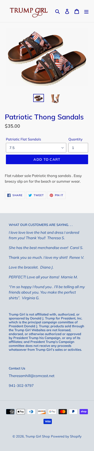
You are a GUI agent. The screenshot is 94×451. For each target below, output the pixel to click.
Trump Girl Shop (37, 436)
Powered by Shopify (66, 436)
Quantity (75, 139)
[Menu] (86, 11)
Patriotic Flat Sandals (23, 139)
